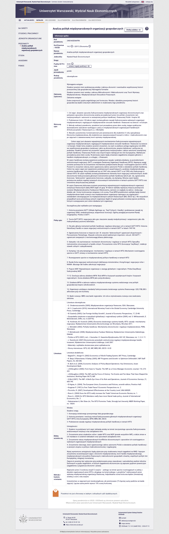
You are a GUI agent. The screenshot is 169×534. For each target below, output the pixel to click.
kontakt (123, 518)
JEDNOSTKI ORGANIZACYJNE (30, 38)
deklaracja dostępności (128, 521)
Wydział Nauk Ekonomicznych (78, 57)
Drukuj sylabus (132, 30)
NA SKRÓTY (23, 28)
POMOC (21, 66)
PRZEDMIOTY (23, 44)
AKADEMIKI (22, 61)
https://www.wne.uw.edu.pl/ (74, 525)
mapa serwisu (125, 523)
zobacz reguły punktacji (78, 66)
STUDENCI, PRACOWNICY (28, 33)
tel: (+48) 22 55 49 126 (73, 522)
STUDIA (21, 55)
